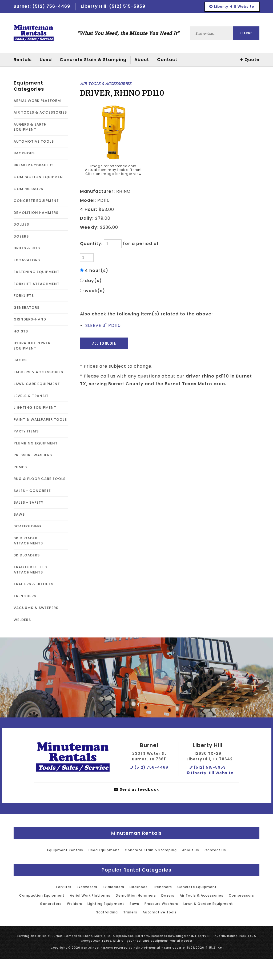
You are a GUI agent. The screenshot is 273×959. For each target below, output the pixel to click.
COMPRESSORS (28, 188)
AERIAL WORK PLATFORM (37, 100)
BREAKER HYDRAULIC (33, 165)
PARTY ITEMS (26, 431)
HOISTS (21, 331)
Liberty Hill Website (233, 6)
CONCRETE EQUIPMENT (36, 200)
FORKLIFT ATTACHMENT (36, 283)
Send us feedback (139, 789)
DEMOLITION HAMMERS (36, 212)
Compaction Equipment (42, 895)
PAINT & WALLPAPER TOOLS (40, 419)
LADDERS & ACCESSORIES (38, 372)
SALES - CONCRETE (32, 490)
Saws (134, 903)
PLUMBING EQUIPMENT (36, 443)
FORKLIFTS (24, 295)
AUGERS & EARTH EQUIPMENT (30, 127)
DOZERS (21, 236)
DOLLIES (21, 224)
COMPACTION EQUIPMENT (39, 176)
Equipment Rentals (65, 850)
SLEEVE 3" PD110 (103, 325)
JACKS (20, 360)
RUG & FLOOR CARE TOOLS (40, 478)
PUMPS (20, 467)
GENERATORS (26, 307)
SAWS (19, 514)
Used (46, 60)
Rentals (23, 60)
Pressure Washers (161, 903)
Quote (251, 60)
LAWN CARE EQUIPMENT (37, 383)
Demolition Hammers (136, 895)
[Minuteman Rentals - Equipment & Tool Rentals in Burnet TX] (34, 33)
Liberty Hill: (113, 6)
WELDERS (22, 619)
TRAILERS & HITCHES (33, 584)
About (141, 60)
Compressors (241, 895)
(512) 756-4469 (151, 767)
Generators (51, 903)
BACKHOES (24, 153)
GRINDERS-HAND (30, 319)
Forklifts (63, 887)
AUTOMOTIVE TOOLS (34, 141)
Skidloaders (113, 887)
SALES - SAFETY (28, 502)
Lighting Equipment (105, 903)
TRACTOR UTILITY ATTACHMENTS (31, 569)
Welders (74, 903)
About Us (190, 850)
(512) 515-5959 (209, 767)
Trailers (130, 912)
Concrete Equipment (197, 887)
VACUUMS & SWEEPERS (36, 607)
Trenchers (162, 887)
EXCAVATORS (27, 260)
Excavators (87, 887)
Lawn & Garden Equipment (208, 903)
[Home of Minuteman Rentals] (73, 757)
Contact (167, 60)
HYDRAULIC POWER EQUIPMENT (32, 345)
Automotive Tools (160, 912)
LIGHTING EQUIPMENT (35, 407)
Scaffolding (107, 912)
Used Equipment (104, 850)
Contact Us (215, 850)
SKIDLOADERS (27, 555)
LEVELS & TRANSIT (31, 395)
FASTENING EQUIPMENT (36, 271)
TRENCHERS (25, 596)
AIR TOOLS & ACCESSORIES (40, 112)
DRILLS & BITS (27, 248)
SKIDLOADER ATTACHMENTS (28, 541)
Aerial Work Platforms (90, 895)
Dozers (167, 895)
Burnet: (42, 6)
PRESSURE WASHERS (33, 455)
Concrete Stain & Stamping (93, 60)
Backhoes (139, 887)
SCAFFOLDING (27, 526)
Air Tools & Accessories (201, 895)
